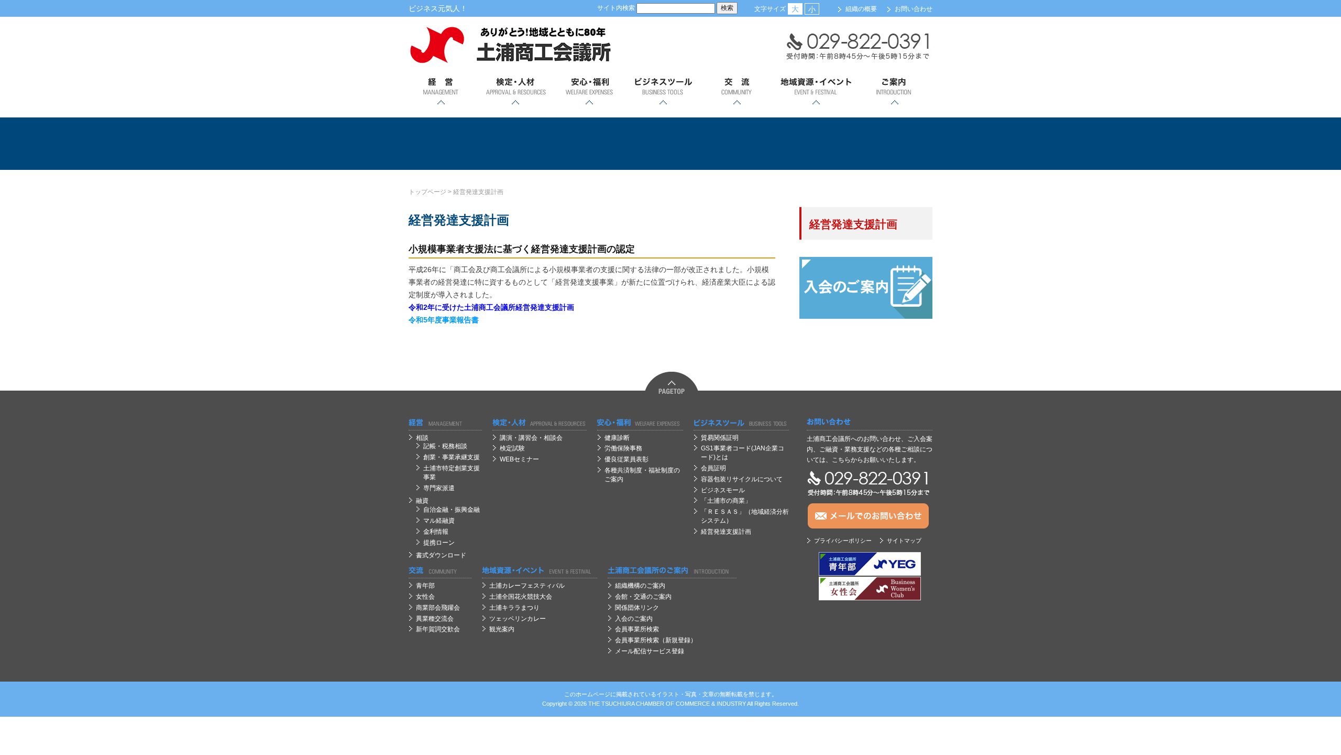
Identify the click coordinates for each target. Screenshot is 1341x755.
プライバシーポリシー (843, 540)
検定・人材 (515, 91)
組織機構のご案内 (640, 585)
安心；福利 (589, 91)
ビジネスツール (663, 91)
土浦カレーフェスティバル (527, 585)
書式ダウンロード (441, 555)
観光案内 (501, 629)
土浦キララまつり (514, 607)
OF (670, 703)
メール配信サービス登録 (649, 651)
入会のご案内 (634, 618)
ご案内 (894, 91)
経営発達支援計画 (478, 192)
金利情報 (435, 531)
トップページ (427, 192)
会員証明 (713, 468)
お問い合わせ (913, 9)
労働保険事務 (623, 448)
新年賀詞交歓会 (438, 629)
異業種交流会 (435, 618)
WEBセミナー (519, 459)
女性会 (425, 596)
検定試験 (512, 448)
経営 (441, 91)
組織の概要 (861, 9)
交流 (737, 91)
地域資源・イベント (815, 91)
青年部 (425, 585)
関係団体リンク (637, 607)
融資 (422, 500)
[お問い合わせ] (869, 422)
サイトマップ (904, 540)
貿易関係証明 (720, 437)
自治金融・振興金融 (451, 509)
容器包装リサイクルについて (742, 479)
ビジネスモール (723, 490)
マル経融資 (439, 520)
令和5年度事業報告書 (444, 320)
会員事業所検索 (637, 629)
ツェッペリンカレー (517, 618)
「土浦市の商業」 (726, 500)
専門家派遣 (439, 488)
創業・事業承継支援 (451, 457)
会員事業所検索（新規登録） (656, 640)
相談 (422, 437)
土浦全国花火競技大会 (520, 596)
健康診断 (617, 437)
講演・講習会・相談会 (531, 437)
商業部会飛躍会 (438, 607)
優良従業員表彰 (626, 459)
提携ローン (439, 542)
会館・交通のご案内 (643, 596)
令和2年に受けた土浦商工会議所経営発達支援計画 (491, 307)
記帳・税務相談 (445, 446)
